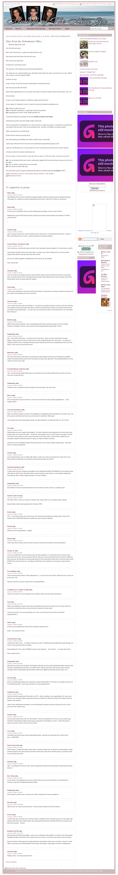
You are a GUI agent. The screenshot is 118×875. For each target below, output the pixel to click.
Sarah (9, 287)
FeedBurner (101, 190)
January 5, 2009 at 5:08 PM (14, 624)
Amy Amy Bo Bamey (14, 410)
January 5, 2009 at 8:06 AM (14, 322)
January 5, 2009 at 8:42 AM (14, 371)
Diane (9, 193)
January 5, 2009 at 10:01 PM (15, 763)
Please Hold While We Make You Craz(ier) (93, 39)
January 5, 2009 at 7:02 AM (14, 272)
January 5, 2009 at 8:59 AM (14, 397)
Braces (20, 36)
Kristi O (9, 815)
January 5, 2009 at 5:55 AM (14, 209)
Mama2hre (10, 352)
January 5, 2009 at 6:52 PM (14, 663)
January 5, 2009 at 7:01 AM (14, 246)
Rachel (9, 512)
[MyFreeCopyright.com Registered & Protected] (86, 254)
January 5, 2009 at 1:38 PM (14, 514)
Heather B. (10, 551)
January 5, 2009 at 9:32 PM (14, 747)
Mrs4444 (10, 802)
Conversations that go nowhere (32, 36)
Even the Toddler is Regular (97, 51)
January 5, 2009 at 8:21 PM (14, 716)
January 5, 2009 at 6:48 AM (14, 231)
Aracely (9, 678)
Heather (10, 715)
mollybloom (11, 692)
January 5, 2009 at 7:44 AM (14, 289)
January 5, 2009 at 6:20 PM (14, 641)
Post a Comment (11, 862)
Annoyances (14, 36)
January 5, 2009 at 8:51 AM (14, 385)
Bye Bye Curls (93, 61)
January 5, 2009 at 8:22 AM (14, 336)
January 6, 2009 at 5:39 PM (14, 816)
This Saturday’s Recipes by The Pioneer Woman (105, 290)
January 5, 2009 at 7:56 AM (14, 303)
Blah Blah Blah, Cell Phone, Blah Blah (92, 75)
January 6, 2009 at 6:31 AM (14, 778)
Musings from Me (13, 831)
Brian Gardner (59, 871)
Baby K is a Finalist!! (95, 98)
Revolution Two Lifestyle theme (44, 871)
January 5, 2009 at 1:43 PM (14, 528)
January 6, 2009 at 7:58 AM (14, 792)
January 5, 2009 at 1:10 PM (14, 497)
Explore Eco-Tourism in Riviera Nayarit (105, 279)
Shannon (10, 762)
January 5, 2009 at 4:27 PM (14, 604)
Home (7, 36)
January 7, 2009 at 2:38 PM (14, 853)
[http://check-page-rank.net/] (85, 246)
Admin (67, 28)
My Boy (47, 36)
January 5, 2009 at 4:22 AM (14, 195)
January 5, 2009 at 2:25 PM (14, 552)
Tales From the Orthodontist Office (24, 41)
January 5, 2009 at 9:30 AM (14, 430)
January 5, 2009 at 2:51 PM (14, 573)
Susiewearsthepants (14, 467)
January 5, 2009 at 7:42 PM (14, 694)
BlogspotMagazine (69, 871)
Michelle (10, 320)
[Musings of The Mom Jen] (99, 230)
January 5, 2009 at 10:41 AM (15, 485)
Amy (8, 602)
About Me (8, 28)
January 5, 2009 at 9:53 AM (14, 455)
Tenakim (10, 230)
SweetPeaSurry (12, 639)
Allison (9, 622)
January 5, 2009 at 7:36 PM (14, 679)
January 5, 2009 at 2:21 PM (14, 540)
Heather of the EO (13, 496)
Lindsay (9, 453)
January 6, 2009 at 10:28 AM (15, 804)
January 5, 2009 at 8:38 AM (14, 354)
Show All (110, 310)
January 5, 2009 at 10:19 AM (15, 469)
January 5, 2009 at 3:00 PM (14, 591)
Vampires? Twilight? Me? (87, 72)
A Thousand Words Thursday (36, 28)
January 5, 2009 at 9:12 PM (14, 733)
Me (43, 36)
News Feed (75, 4)
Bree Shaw (10, 776)
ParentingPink (11, 571)
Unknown (10, 271)
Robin (9, 207)
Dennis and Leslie (13, 745)
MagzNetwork (80, 871)
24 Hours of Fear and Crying (88, 69)
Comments (109, 4)
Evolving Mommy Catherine (16, 369)
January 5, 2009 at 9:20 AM (14, 411)
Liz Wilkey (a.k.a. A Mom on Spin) (18, 590)
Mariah (9, 538)
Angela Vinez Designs (97, 871)
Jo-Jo (9, 731)
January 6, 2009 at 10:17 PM (15, 833)
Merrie (9, 395)
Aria (8, 428)
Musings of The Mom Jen (85, 230)
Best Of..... (19, 28)
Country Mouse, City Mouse (16, 244)
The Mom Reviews (55, 28)
